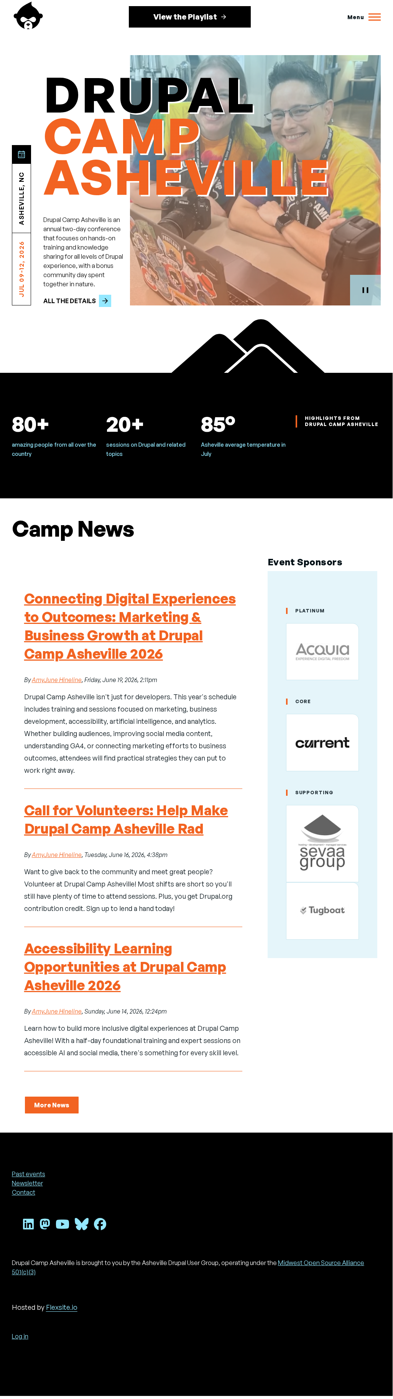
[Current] (322, 742)
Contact (23, 1192)
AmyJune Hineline (57, 680)
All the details (69, 301)
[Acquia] (322, 651)
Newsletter (27, 1183)
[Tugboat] (322, 910)
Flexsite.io (61, 1307)
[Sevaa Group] (322, 844)
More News (51, 1105)
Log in (20, 1336)
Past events (28, 1174)
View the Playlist (185, 16)
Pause (365, 290)
